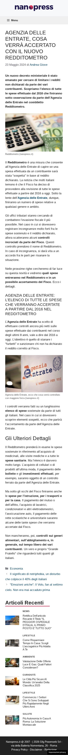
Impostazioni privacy (57, 752)
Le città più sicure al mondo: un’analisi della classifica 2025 (36, 682)
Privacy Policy (19, 749)
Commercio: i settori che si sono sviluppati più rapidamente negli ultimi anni (36, 702)
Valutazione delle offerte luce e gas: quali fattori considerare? (37, 664)
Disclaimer (36, 749)
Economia (16, 568)
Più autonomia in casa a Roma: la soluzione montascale (37, 721)
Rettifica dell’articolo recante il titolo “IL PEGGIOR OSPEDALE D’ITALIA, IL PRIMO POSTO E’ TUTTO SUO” (37, 622)
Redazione (50, 749)
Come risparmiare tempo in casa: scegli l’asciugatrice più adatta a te (36, 645)
